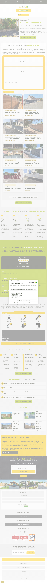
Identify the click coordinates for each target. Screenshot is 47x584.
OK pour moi (30, 302)
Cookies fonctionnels (14, 294)
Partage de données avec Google (16, 293)
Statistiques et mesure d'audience (16, 295)
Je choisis (16, 302)
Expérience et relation (14, 297)
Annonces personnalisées (15, 296)
